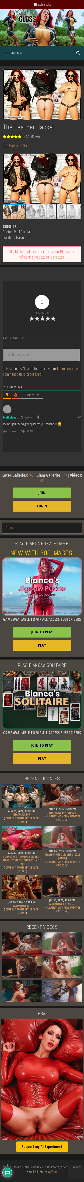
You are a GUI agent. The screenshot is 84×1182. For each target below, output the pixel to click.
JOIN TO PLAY (42, 632)
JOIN (42, 492)
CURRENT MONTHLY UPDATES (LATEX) (23, 869)
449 (64, 475)
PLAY (42, 645)
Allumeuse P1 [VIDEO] (62, 904)
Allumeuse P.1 (21, 906)
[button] (15, 146)
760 (30, 475)
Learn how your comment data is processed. (40, 371)
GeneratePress (48, 1171)
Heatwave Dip (21, 814)
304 (42, 480)
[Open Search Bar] (78, 53)
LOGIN (42, 506)
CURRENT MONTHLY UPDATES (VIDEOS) (63, 818)
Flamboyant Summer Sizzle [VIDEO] (62, 856)
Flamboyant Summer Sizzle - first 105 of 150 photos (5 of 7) (22, 860)
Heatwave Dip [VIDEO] (62, 813)
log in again (57, 257)
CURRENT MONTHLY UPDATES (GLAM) (23, 820)
